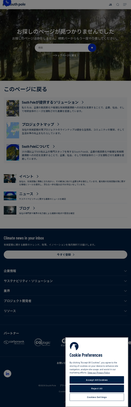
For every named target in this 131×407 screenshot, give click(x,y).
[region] (96, 372)
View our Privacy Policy (99, 372)
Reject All (96, 388)
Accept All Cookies (97, 380)
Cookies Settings (97, 397)
